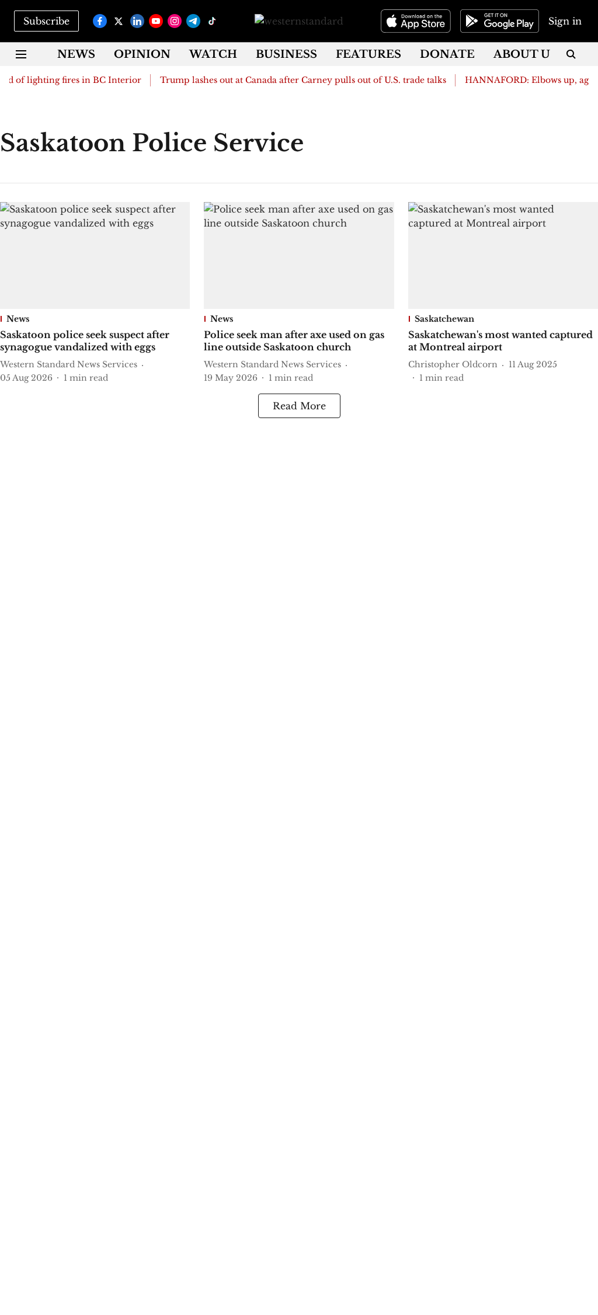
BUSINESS (286, 54)
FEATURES (368, 54)
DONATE (447, 54)
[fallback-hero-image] (95, 255)
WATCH (213, 54)
